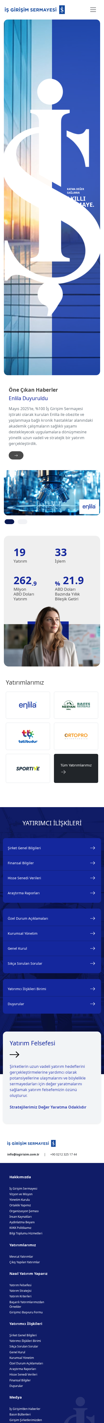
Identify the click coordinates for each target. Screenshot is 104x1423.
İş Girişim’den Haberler (24, 1409)
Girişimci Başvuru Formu (26, 1312)
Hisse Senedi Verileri (24, 878)
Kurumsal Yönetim (22, 933)
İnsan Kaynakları (20, 1217)
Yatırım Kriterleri (20, 1296)
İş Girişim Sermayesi (23, 1188)
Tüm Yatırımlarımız (76, 768)
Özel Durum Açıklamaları (28, 918)
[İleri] (16, 455)
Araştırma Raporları (24, 893)
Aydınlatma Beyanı (22, 1222)
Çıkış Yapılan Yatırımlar (24, 1262)
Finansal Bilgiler (21, 863)
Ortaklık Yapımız (20, 1205)
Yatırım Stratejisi (20, 1291)
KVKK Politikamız (20, 1228)
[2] (22, 521)
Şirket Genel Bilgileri (24, 848)
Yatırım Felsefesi (20, 1285)
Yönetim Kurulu (19, 1200)
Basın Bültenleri (20, 1414)
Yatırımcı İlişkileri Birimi (27, 989)
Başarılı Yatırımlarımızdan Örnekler (26, 1304)
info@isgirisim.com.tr (23, 1154)
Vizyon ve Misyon (20, 1194)
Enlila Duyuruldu (28, 398)
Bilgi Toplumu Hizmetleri (25, 1233)
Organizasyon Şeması (24, 1211)
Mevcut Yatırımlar (21, 1257)
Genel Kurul (17, 948)
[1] (9, 521)
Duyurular (16, 1004)
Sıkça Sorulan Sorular (25, 963)
